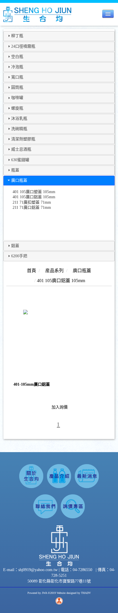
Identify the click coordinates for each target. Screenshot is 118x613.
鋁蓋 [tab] (15, 246)
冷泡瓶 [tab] (17, 67)
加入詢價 (60, 407)
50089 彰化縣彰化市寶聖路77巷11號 (59, 581)
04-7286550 (82, 570)
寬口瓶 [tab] (17, 77)
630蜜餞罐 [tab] (20, 160)
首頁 (31, 270)
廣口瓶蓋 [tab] (19, 180)
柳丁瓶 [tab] (17, 36)
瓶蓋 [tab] (15, 170)
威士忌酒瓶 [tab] (21, 149)
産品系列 (54, 270)
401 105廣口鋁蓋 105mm (34, 197)
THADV (86, 592)
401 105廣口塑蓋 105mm (34, 192)
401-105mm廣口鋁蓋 (31, 384)
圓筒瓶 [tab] (17, 87)
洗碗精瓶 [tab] (19, 129)
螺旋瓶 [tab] (17, 108)
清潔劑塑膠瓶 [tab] (23, 139)
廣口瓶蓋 (82, 270)
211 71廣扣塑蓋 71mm (32, 202)
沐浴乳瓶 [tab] (19, 118)
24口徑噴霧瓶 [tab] (23, 46)
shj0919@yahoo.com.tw (38, 570)
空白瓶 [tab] (17, 56)
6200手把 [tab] (19, 256)
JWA (44, 592)
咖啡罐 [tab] (17, 98)
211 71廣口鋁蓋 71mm (32, 207)
